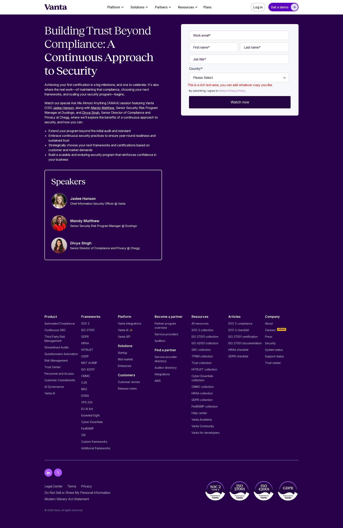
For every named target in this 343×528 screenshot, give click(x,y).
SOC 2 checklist (238, 330)
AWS (158, 380)
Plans (207, 7)
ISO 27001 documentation (245, 343)
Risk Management (56, 360)
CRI (83, 435)
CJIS (84, 382)
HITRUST (87, 349)
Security (270, 343)
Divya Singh (90, 113)
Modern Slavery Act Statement (66, 499)
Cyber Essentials (92, 422)
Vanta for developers (206, 432)
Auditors (160, 340)
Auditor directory (166, 367)
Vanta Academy (202, 419)
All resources (200, 323)
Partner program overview (165, 325)
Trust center (273, 363)
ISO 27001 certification (243, 336)
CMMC (85, 376)
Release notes (127, 388)
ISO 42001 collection (205, 343)
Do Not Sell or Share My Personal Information (77, 493)
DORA (85, 395)
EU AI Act (87, 408)
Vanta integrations (129, 323)
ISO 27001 (87, 330)
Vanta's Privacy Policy (232, 90)
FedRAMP (87, 428)
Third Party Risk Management (54, 338)
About (269, 323)
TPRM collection (202, 356)
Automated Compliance (59, 323)
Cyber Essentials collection (202, 378)
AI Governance (54, 386)
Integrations (162, 374)
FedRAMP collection (205, 406)
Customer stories (129, 382)
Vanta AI (49, 393)
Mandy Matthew (102, 108)
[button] (115, 7)
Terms (71, 486)
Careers (270, 330)
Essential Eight (90, 415)
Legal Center (53, 486)
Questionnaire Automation (61, 354)
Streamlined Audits (56, 347)
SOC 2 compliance (240, 323)
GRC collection (201, 349)
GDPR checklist (238, 356)
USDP (85, 356)
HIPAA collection (202, 393)
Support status (274, 356)
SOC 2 (85, 323)
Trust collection (202, 363)
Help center (199, 413)
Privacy (86, 486)
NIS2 (84, 389)
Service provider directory (166, 359)
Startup (122, 352)
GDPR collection (202, 400)
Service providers (166, 334)
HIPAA (85, 343)
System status (274, 349)
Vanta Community (203, 426)
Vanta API (124, 336)
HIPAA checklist (238, 349)
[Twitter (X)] (58, 473)
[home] (55, 7)
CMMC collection (203, 386)
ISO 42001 (87, 369)
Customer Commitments (59, 380)
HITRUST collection (204, 369)
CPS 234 (86, 402)
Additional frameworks (95, 448)
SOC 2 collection (202, 330)
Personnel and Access (59, 373)
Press (268, 336)
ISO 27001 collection (205, 336)
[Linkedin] (48, 473)
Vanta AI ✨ (125, 330)
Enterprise (124, 366)
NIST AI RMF (89, 363)
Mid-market (125, 359)
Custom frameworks (94, 441)
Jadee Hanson (63, 108)
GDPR (85, 336)
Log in (258, 7)
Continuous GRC (55, 330)
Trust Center (52, 367)
